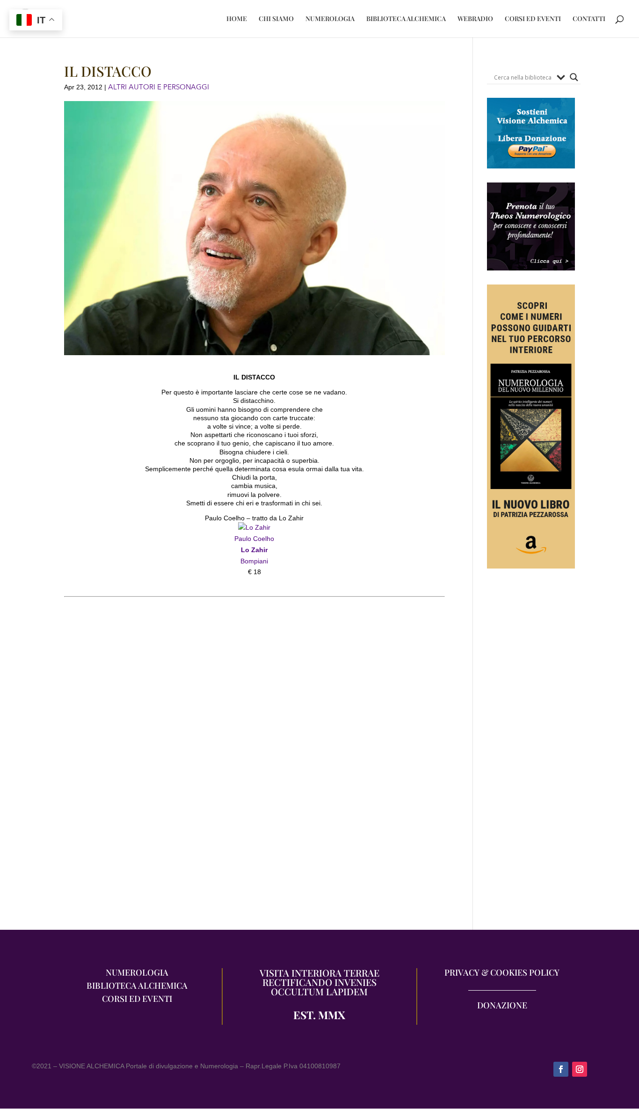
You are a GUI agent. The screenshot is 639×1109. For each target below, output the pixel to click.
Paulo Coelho (254, 538)
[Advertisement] (531, 753)
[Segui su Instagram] (579, 1069)
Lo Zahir (254, 550)
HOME (236, 19)
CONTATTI (589, 19)
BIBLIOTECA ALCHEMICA (406, 19)
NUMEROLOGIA (330, 19)
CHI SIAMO (276, 19)
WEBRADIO (475, 19)
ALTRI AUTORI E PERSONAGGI (158, 87)
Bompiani (254, 561)
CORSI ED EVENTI (533, 19)
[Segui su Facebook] (560, 1069)
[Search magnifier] (574, 77)
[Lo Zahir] (254, 527)
